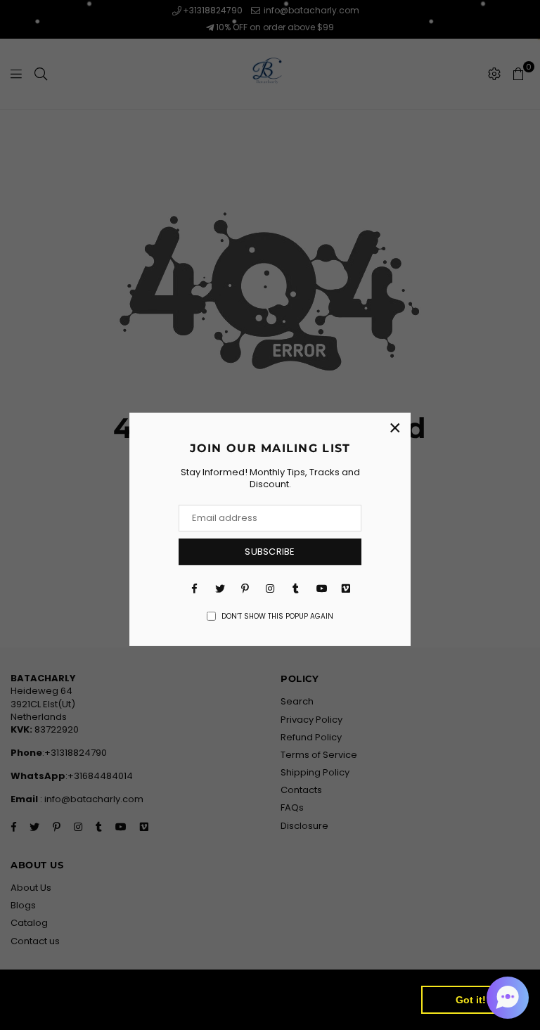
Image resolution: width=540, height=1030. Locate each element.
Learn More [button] (50, 1008)
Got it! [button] (471, 999)
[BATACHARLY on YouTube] (320, 588)
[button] (508, 998)
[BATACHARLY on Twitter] (219, 588)
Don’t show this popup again (277, 617)
